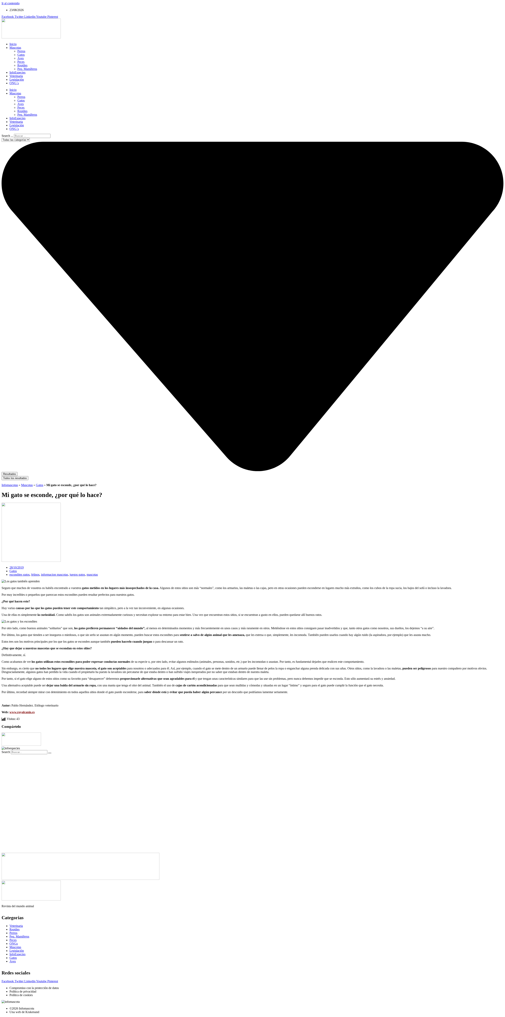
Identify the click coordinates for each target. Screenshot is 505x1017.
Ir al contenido (11, 3)
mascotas (92, 574)
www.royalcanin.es (22, 712)
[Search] (49, 753)
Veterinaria (16, 76)
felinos (35, 574)
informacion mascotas (54, 574)
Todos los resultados (15, 478)
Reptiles (22, 65)
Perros (21, 51)
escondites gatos (19, 574)
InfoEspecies (17, 72)
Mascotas (15, 47)
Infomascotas (10, 485)
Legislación (16, 79)
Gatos (21, 54)
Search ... (7, 135)
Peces (20, 61)
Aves (20, 58)
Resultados (9, 474)
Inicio (13, 44)
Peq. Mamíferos (27, 69)
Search (6, 752)
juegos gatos (77, 574)
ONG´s (14, 83)
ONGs (13, 943)
